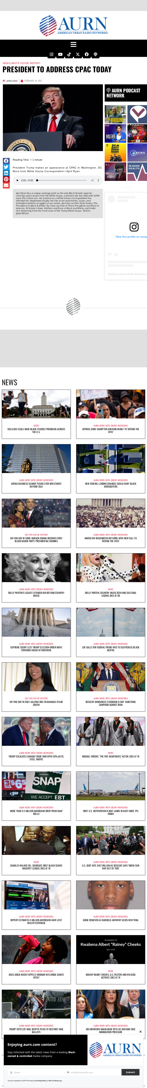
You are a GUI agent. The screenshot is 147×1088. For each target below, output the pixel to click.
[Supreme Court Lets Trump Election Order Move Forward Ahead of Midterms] (36, 622)
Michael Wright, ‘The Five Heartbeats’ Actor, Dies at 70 (110, 756)
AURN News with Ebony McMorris (111, 425)
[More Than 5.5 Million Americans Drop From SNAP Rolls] (36, 786)
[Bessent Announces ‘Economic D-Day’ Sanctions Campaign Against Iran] (110, 677)
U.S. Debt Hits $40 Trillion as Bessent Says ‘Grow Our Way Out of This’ (110, 867)
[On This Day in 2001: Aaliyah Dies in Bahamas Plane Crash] (36, 677)
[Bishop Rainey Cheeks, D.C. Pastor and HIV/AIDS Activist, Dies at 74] (110, 949)
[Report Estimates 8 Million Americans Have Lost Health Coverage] (36, 895)
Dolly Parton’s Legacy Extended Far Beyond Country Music (36, 594)
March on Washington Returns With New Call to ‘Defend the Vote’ (111, 539)
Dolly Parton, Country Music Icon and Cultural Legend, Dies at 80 (111, 594)
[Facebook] (87, 54)
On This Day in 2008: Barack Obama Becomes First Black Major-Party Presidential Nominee (36, 539)
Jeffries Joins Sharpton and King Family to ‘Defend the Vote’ (110, 430)
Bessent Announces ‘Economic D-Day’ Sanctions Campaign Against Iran (111, 703)
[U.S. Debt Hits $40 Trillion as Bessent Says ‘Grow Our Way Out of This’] (110, 840)
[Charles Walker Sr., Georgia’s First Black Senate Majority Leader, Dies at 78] (36, 840)
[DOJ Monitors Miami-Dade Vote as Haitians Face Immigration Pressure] (110, 1004)
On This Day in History (36, 534)
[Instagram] (51, 54)
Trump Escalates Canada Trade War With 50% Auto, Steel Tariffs (36, 757)
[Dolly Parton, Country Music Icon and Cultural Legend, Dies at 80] (110, 567)
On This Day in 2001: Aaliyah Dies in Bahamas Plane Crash (36, 703)
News (6, 63)
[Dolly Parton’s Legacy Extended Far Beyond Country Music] (36, 567)
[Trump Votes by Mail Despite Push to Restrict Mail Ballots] (36, 1004)
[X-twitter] (78, 54)
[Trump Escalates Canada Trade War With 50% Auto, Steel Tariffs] (36, 731)
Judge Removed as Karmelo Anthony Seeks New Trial (111, 920)
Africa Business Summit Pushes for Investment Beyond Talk (36, 485)
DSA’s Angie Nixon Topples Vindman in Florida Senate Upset (36, 976)
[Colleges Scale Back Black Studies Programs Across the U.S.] (36, 404)
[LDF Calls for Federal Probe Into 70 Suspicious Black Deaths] (110, 622)
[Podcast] (95, 54)
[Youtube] (60, 54)
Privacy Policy (42, 1081)
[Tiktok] (69, 54)
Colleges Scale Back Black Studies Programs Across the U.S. (36, 430)
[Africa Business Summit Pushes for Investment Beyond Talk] (36, 458)
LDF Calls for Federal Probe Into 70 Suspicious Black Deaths (110, 648)
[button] (6, 161)
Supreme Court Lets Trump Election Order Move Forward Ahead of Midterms (36, 648)
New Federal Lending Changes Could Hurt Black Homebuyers (110, 485)
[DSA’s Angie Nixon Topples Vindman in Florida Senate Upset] (36, 949)
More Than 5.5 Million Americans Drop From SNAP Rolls (36, 812)
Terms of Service (54, 1081)
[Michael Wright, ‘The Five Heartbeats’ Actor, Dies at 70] (110, 731)
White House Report (26, 63)
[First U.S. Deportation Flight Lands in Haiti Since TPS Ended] (110, 786)
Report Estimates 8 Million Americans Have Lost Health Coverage (36, 921)
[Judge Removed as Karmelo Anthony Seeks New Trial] (110, 895)
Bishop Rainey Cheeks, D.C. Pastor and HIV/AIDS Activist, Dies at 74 (111, 976)
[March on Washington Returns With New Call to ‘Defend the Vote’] (110, 513)
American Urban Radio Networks (126, 274)
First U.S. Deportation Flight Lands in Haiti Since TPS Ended (111, 812)
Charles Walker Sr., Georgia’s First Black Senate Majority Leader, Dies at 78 (36, 867)
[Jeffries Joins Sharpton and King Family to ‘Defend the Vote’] (110, 404)
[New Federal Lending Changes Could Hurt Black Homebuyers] (110, 458)
